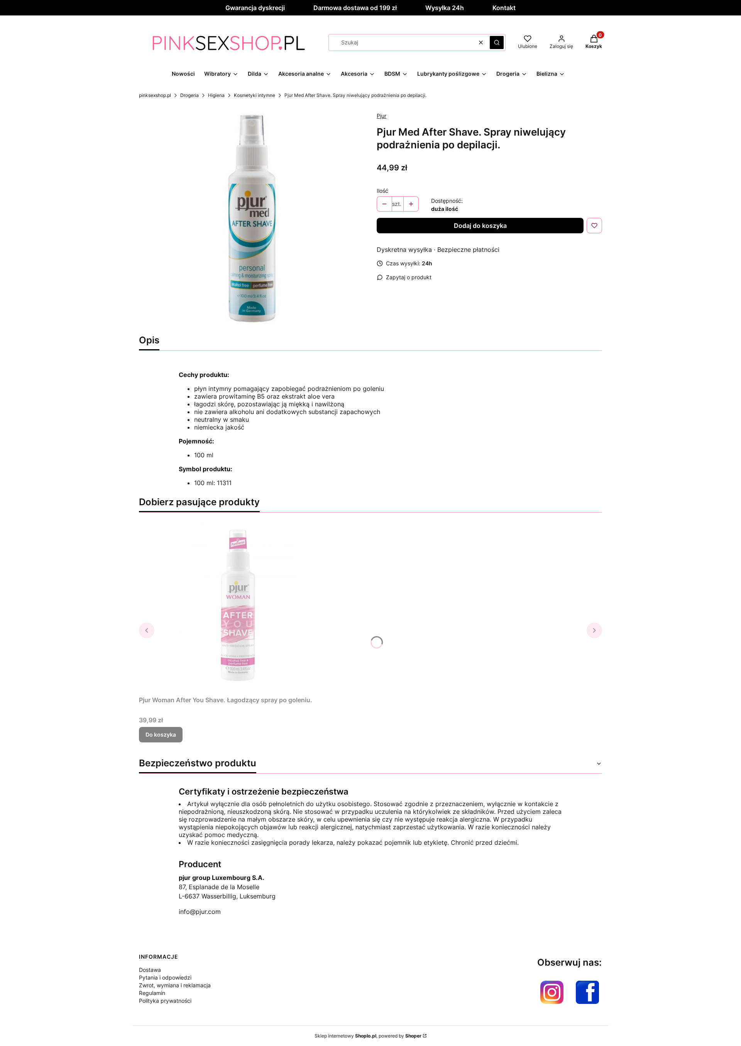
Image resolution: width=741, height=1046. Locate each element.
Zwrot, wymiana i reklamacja (175, 985)
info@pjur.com (200, 911)
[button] (497, 42)
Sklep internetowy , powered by (368, 1036)
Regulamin (152, 993)
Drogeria (189, 95)
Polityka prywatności (165, 1000)
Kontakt (504, 8)
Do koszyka (160, 734)
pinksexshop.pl (155, 95)
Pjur (381, 115)
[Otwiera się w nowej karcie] (552, 992)
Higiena (216, 95)
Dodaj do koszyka (480, 225)
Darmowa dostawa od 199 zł (355, 8)
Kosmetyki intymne (254, 95)
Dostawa (150, 969)
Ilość (382, 190)
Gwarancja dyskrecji (255, 8)
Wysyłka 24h (444, 8)
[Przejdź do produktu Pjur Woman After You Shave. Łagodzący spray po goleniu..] (235, 606)
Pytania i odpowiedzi (165, 977)
